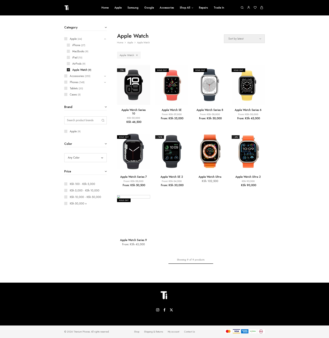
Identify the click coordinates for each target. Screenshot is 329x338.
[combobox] (85, 157)
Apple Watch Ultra (210, 177)
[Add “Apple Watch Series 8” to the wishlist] (221, 71)
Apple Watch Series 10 (133, 112)
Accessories (167, 8)
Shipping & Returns (153, 331)
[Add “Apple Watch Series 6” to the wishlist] (259, 71)
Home (105, 8)
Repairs (203, 8)
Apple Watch (127, 55)
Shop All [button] (185, 8)
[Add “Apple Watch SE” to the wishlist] (183, 71)
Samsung (132, 8)
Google (149, 8)
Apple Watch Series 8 (210, 110)
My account (173, 331)
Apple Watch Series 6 (248, 110)
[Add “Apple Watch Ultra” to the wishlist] (221, 138)
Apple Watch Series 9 (133, 240)
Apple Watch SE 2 (172, 177)
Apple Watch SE (172, 110)
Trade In (219, 8)
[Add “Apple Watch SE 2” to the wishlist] (183, 138)
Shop (136, 331)
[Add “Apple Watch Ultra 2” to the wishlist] (259, 138)
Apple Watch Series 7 (133, 177)
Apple (118, 8)
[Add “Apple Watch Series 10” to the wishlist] (144, 71)
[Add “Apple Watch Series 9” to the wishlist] (144, 201)
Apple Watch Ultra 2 (248, 177)
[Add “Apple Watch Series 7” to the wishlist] (144, 138)
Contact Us (189, 331)
